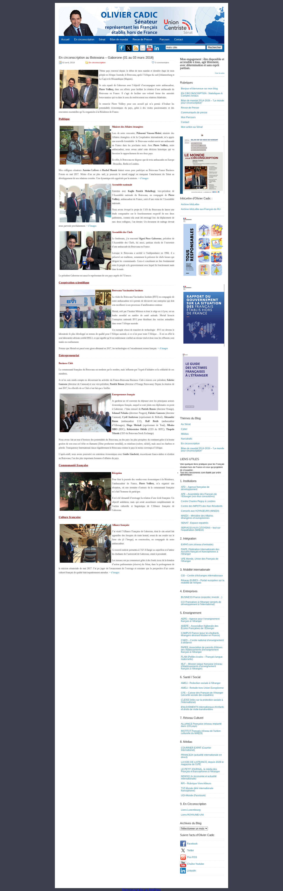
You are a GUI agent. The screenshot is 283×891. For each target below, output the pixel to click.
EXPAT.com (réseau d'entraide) (197, 544)
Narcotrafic (186, 438)
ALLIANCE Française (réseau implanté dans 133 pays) (201, 725)
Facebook (192, 843)
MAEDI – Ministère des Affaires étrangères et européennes (197, 516)
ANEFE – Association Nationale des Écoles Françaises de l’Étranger (199, 627)
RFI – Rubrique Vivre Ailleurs (196, 783)
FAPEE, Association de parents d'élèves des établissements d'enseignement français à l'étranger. (201, 649)
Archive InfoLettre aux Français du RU (201, 209)
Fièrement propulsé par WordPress (141, 889)
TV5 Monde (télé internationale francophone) (197, 789)
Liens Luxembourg (191, 810)
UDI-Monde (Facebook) (193, 795)
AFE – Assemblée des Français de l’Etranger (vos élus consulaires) (199, 495)
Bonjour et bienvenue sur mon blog (199, 88)
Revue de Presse (142, 39)
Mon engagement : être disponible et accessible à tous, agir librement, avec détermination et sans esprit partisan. (202, 66)
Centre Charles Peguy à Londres (198, 501)
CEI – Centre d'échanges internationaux (202, 575)
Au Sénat (186, 424)
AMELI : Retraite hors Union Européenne (202, 688)
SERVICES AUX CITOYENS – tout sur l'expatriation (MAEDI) (200, 528)
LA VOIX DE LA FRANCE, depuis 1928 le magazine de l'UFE (202, 763)
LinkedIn (191, 870)
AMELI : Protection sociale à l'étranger (201, 683)
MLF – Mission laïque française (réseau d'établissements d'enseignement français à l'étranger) (201, 666)
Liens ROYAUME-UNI (192, 814)
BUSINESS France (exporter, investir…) (201, 597)
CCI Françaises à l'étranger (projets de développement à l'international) (201, 603)
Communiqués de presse (194, 112)
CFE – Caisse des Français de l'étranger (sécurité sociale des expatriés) (202, 693)
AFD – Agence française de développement (195, 488)
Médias (185, 434)
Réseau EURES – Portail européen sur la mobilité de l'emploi (202, 581)
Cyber (184, 429)
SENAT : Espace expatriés (194, 523)
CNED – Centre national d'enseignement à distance (202, 641)
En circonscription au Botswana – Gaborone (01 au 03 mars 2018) (106, 57)
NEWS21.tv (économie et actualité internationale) (199, 777)
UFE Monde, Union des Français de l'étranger (199, 559)
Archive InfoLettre (190, 204)
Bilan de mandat (119, 39)
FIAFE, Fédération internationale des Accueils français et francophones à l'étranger (200, 551)
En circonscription (84, 39)
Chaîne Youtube (195, 864)
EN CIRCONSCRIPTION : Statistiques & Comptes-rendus (202, 94)
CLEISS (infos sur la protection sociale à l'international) (202, 701)
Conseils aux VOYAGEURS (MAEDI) (200, 511)
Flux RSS (192, 857)
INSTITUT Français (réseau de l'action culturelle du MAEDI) (201, 732)
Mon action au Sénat (192, 127)
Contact (178, 39)
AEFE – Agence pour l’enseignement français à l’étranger (200, 620)
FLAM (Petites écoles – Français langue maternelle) (202, 658)
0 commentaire (162, 62)
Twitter (190, 850)
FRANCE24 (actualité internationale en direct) (201, 756)
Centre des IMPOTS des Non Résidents (201, 506)
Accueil (65, 39)
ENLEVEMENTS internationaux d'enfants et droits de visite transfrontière (202, 708)
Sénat (102, 39)
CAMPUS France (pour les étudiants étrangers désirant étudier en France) (200, 634)
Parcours (165, 39)
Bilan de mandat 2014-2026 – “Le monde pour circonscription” (202, 101)
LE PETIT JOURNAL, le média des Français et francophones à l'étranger (200, 770)
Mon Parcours (188, 117)
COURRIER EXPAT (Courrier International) (196, 748)
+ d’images (143, 178)
